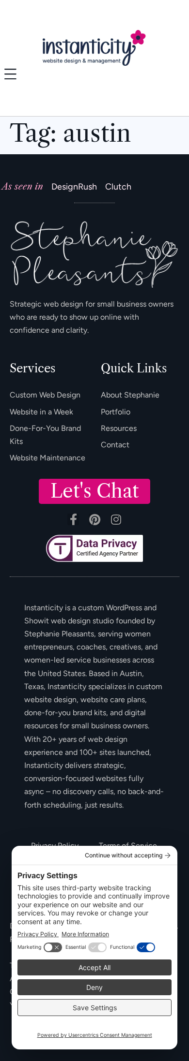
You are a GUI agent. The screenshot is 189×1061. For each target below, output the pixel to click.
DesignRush (74, 186)
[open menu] (10, 74)
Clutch (118, 186)
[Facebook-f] (73, 519)
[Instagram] (116, 519)
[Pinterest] (94, 519)
